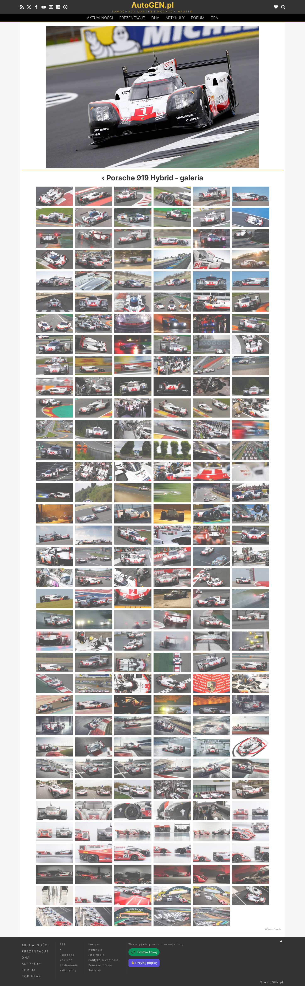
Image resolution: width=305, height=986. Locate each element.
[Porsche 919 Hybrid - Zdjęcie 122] (93, 619)
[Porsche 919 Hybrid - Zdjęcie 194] (93, 874)
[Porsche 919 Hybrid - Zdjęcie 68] (93, 429)
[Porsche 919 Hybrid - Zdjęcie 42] (250, 323)
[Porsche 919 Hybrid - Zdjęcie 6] (250, 196)
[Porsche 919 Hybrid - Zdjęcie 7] (54, 217)
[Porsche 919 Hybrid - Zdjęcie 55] (54, 386)
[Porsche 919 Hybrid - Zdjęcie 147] (132, 704)
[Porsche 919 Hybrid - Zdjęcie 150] (250, 704)
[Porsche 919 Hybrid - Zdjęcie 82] (172, 471)
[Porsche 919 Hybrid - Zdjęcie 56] (93, 386)
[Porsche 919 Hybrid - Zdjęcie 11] (211, 217)
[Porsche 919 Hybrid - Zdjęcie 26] (93, 280)
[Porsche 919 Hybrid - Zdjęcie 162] (250, 746)
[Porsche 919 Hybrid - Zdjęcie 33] (132, 302)
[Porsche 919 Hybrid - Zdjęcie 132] (250, 641)
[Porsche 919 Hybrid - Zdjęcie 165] (132, 768)
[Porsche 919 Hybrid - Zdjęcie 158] (93, 746)
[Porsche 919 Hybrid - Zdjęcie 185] (211, 831)
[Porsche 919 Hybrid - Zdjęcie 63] (132, 408)
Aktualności (100, 18)
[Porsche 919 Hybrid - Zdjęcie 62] (93, 408)
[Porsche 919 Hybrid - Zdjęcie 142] (172, 683)
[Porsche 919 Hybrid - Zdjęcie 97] (54, 535)
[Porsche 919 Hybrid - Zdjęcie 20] (93, 259)
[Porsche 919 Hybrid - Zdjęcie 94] (172, 513)
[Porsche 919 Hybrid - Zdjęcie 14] (93, 238)
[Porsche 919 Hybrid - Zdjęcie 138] (250, 662)
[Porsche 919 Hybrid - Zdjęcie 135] (132, 662)
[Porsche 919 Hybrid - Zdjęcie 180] (250, 810)
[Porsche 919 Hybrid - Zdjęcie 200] (93, 895)
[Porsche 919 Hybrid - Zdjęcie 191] (211, 852)
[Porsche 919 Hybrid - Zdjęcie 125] (211, 619)
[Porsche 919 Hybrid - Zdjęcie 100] (172, 535)
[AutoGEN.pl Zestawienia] (51, 7)
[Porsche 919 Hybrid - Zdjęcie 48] (250, 344)
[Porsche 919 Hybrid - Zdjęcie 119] (211, 598)
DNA (26, 957)
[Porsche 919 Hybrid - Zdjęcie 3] (132, 196)
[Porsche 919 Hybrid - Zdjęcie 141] (132, 683)
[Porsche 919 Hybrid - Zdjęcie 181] (54, 831)
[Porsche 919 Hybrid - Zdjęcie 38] (93, 323)
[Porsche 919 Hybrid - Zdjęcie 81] (132, 471)
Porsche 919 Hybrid (139, 178)
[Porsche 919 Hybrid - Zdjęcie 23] (211, 259)
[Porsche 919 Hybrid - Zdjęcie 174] (250, 789)
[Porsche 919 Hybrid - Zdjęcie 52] (172, 365)
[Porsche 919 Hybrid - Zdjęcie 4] (172, 196)
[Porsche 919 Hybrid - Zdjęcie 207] (132, 916)
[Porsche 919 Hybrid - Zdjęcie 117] (132, 598)
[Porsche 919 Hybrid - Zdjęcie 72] (250, 429)
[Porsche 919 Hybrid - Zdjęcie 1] (54, 196)
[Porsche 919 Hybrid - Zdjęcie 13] (54, 238)
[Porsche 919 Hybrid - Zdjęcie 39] (132, 323)
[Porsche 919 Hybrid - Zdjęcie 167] (211, 768)
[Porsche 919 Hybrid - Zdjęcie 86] (93, 492)
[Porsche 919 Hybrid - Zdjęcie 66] (250, 408)
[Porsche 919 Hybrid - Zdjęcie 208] (172, 916)
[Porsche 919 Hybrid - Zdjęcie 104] (93, 556)
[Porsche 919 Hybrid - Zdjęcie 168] (250, 768)
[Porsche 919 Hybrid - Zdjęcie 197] (211, 874)
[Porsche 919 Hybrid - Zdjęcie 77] (211, 450)
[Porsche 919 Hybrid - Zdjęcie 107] (211, 556)
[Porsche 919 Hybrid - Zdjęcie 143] (211, 683)
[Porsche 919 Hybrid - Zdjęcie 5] (211, 196)
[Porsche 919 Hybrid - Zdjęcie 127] (54, 641)
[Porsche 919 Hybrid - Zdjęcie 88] (172, 492)
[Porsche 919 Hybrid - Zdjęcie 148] (172, 704)
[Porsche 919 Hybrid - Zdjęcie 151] (54, 725)
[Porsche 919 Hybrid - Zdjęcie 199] (54, 895)
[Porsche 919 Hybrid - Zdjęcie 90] (250, 492)
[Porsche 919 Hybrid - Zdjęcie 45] (132, 344)
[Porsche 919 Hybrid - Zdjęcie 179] (211, 810)
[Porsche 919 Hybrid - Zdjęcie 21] (132, 259)
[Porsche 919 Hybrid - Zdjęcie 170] (93, 789)
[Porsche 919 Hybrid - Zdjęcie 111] (132, 577)
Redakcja (95, 949)
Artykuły (175, 18)
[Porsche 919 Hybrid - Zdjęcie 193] (54, 874)
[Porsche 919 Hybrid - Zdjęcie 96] (250, 513)
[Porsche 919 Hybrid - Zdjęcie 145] (54, 704)
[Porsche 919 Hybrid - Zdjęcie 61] (54, 408)
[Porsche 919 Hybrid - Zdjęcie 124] (172, 619)
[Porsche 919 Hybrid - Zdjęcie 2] (93, 196)
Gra (214, 18)
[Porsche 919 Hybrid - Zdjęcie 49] (54, 365)
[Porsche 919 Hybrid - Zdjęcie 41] (211, 323)
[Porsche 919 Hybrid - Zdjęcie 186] (250, 831)
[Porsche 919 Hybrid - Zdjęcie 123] (132, 619)
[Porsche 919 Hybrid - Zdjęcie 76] (172, 450)
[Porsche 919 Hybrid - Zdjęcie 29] (211, 280)
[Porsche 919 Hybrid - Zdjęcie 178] (172, 810)
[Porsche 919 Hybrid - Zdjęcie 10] (87, 97)
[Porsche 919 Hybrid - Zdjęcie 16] (172, 238)
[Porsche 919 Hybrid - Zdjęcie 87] (132, 492)
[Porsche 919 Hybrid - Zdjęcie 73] (54, 450)
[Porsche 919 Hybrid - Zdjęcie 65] (211, 408)
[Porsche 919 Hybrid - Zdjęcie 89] (211, 492)
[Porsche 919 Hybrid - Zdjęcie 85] (54, 492)
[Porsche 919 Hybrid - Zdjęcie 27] (132, 280)
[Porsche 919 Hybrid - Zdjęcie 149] (211, 704)
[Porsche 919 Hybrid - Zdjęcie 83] (211, 471)
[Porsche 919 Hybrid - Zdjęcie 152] (93, 725)
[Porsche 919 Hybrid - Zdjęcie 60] (250, 386)
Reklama (94, 970)
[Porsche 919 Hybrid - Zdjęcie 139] (54, 683)
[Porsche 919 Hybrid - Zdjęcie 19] (54, 259)
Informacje (96, 954)
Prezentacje (132, 18)
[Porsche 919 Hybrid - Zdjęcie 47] (211, 344)
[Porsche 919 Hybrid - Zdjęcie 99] (132, 535)
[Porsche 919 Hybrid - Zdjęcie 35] (211, 302)
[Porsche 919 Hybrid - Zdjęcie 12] (217, 97)
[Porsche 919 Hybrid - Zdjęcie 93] (132, 513)
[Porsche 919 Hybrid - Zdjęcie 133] (54, 662)
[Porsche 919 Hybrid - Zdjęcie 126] (250, 619)
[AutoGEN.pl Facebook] (36, 7)
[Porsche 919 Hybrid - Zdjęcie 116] (93, 598)
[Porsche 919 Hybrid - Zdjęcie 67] (54, 429)
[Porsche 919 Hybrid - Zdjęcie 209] (211, 916)
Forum (197, 18)
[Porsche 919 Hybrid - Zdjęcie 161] (211, 746)
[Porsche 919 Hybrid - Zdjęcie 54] (250, 365)
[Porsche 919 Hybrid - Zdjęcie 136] (172, 662)
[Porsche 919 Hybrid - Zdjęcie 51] (132, 365)
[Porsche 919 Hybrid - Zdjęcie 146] (93, 704)
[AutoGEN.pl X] (29, 7)
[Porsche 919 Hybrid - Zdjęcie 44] (93, 344)
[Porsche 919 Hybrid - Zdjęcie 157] (54, 746)
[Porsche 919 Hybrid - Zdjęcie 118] (172, 598)
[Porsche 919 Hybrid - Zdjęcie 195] (132, 874)
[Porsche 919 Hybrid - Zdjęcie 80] (93, 471)
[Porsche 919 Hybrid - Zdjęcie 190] (172, 852)
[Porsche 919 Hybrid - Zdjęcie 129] (132, 641)
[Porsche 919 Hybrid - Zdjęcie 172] (172, 789)
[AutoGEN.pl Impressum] (65, 7)
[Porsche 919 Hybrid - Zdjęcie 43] (54, 344)
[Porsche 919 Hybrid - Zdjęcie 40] (172, 323)
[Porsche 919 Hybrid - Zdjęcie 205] (54, 916)
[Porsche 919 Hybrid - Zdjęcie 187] (54, 852)
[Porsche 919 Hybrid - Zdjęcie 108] (250, 556)
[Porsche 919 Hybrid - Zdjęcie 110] (93, 577)
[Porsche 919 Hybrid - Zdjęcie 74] (93, 450)
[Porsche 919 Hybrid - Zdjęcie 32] (93, 302)
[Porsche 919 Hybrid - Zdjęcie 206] (93, 916)
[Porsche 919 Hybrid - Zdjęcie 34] (172, 302)
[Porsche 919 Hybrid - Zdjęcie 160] (172, 746)
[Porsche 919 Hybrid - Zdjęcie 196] (172, 874)
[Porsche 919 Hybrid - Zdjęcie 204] (250, 895)
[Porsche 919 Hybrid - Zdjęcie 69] (132, 429)
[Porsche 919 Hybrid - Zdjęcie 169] (54, 789)
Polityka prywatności (104, 960)
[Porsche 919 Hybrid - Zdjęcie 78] (250, 450)
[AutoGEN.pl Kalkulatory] (58, 7)
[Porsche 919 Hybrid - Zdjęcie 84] (250, 471)
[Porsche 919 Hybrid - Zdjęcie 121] (54, 619)
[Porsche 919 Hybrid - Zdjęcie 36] (250, 302)
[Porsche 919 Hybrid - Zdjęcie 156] (250, 725)
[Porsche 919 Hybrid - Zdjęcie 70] (172, 429)
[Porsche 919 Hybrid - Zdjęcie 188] (93, 852)
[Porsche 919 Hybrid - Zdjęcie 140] (93, 683)
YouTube (66, 960)
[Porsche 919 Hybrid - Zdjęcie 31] (54, 302)
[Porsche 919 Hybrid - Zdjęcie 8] (93, 217)
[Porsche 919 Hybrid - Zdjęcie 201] (132, 895)
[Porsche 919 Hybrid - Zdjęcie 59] (211, 386)
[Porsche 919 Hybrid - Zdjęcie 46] (172, 344)
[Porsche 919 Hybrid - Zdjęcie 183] (132, 831)
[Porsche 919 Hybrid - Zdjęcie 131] (211, 641)
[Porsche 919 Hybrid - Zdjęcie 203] (211, 895)
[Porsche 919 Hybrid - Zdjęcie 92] (93, 513)
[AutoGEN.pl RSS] (22, 7)
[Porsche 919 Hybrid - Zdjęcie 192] (250, 852)
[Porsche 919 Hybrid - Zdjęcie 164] (93, 768)
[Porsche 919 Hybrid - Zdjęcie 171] (132, 789)
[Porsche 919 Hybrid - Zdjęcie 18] (250, 238)
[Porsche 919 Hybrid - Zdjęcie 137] (211, 662)
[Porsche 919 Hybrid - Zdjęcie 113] (211, 577)
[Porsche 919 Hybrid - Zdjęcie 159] (132, 746)
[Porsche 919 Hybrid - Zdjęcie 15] (132, 238)
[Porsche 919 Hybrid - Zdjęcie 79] (54, 471)
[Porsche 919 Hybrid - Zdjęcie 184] (172, 831)
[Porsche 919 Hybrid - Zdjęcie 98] (93, 535)
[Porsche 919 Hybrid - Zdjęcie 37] (54, 323)
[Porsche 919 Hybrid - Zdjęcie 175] (54, 810)
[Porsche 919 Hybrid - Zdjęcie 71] (211, 429)
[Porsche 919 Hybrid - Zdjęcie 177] (132, 810)
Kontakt (93, 944)
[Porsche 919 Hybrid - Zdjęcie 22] (172, 259)
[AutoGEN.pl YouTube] (43, 7)
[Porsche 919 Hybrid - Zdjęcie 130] (172, 641)
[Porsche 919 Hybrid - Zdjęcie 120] (250, 598)
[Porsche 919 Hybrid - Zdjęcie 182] (93, 831)
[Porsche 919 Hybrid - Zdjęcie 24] (250, 259)
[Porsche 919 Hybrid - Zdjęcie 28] (172, 280)
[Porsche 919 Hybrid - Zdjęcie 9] (132, 217)
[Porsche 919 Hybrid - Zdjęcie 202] (172, 895)
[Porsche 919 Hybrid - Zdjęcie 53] (211, 365)
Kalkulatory (68, 970)
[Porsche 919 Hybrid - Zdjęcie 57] (132, 386)
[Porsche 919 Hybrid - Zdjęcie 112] (172, 577)
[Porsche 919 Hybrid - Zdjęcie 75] (132, 450)
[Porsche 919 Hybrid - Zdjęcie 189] (132, 852)
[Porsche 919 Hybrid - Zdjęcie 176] (93, 810)
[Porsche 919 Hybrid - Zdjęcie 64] (172, 408)
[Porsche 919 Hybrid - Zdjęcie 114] (250, 577)
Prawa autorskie (100, 965)
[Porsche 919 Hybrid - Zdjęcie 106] (172, 556)
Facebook (67, 954)
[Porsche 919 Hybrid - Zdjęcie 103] (54, 556)
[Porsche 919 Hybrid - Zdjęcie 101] (211, 535)
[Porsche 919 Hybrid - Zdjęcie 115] (54, 598)
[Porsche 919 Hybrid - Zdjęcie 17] (211, 238)
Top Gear (31, 976)
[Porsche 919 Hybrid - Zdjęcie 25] (54, 280)
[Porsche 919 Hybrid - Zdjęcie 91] (54, 513)
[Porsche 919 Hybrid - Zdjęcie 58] (172, 386)
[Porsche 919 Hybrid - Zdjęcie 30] (250, 280)
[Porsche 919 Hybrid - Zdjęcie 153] (132, 725)
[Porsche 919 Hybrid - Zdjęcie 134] (93, 662)
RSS (63, 944)
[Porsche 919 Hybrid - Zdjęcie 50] (93, 365)
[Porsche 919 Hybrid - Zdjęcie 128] (93, 641)
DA (155, 18)
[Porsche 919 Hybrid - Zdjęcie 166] (172, 768)
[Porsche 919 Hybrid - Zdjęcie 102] (250, 535)
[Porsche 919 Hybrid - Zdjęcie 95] (211, 513)
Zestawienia (69, 965)
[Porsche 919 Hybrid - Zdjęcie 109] (54, 577)
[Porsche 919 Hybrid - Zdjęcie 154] (172, 725)
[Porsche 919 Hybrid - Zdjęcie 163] (54, 768)
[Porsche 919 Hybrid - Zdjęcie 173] (211, 789)
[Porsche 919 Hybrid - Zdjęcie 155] (211, 725)
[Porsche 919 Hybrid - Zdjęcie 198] (250, 874)
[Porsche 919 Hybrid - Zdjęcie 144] (250, 683)
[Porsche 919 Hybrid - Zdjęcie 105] (132, 556)
